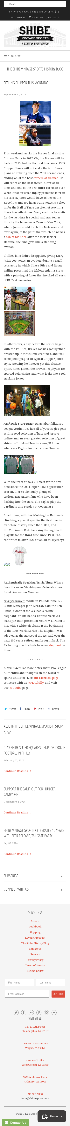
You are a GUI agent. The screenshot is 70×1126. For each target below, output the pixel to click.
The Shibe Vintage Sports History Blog (35, 69)
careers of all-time (45, 178)
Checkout (52, 17)
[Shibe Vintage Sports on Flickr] (54, 1012)
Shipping (35, 932)
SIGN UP (58, 994)
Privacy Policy (35, 960)
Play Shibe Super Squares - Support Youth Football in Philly (35, 750)
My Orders (18, 17)
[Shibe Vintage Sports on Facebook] (23, 1012)
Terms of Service (35, 965)
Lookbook (35, 926)
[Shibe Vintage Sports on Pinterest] (38, 1012)
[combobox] (35, 4)
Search (35, 921)
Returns (35, 954)
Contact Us (35, 949)
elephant (55, 645)
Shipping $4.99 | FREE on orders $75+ (35, 11)
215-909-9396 (35, 1094)
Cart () (37, 17)
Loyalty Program (35, 937)
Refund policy (35, 971)
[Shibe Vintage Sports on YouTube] (31, 1012)
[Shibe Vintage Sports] (35, 35)
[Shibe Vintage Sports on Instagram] (46, 1012)
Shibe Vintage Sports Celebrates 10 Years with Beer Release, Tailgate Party (34, 833)
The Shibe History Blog (35, 943)
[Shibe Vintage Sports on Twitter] (16, 1012)
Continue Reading (16, 771)
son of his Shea (16, 237)
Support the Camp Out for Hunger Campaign (29, 791)
